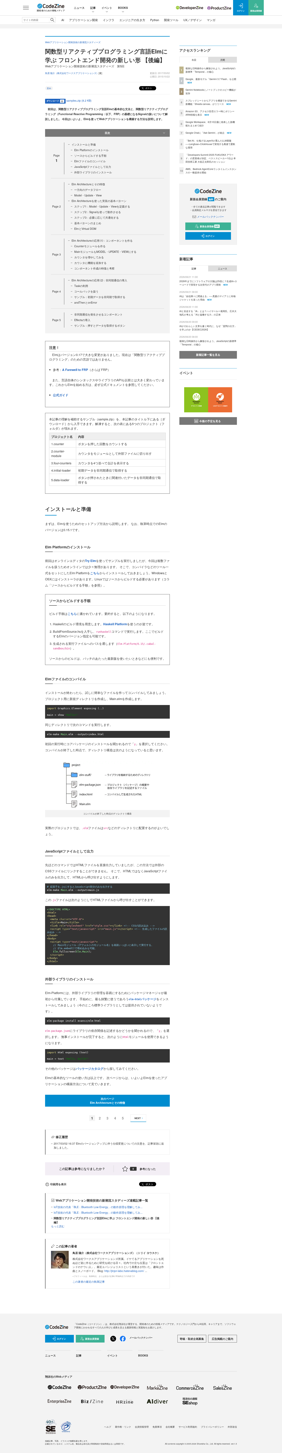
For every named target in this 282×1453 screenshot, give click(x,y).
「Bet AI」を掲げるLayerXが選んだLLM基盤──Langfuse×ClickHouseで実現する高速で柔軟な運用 (210, 144)
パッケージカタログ (89, 1068)
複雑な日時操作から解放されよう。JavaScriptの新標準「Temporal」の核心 (211, 70)
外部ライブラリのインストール (93, 172)
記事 (93, 8)
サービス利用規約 (188, 1426)
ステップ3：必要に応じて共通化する (96, 217)
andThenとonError (85, 302)
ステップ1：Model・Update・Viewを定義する (102, 206)
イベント (106, 8)
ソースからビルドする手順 (90, 155)
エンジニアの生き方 (132, 20)
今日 (194, 60)
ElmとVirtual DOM (85, 229)
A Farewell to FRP (75, 369)
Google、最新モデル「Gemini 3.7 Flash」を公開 (211, 79)
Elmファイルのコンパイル (90, 161)
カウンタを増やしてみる (89, 257)
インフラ (108, 20)
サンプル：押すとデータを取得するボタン (99, 325)
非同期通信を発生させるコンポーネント (98, 314)
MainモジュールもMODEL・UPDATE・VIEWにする (105, 252)
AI (62, 20)
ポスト (148, 88)
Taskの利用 (81, 286)
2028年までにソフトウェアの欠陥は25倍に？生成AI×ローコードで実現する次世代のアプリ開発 (208, 282)
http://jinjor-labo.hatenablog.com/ (124, 1271)
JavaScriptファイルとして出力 (92, 167)
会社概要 (170, 1426)
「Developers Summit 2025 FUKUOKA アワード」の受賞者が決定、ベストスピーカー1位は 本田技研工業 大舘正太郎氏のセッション (211, 158)
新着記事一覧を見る (208, 355)
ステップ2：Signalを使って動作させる (97, 212)
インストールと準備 (84, 144)
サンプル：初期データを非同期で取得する (99, 297)
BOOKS (123, 8)
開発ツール (171, 20)
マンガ (211, 20)
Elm (49, 88)
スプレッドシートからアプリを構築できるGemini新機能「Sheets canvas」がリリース (211, 102)
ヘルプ (107, 1426)
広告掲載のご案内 (222, 1339)
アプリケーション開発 (83, 20)
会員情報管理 (142, 1426)
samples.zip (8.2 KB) (79, 100)
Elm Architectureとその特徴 (88, 184)
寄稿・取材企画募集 (192, 1339)
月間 (222, 60)
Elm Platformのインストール (91, 150)
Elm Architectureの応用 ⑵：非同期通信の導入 (99, 280)
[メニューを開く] (26, 7)
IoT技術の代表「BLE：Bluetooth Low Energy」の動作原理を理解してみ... (98, 1207)
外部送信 (232, 1426)
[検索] (52, 20)
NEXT (137, 1118)
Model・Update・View (88, 195)
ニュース (79, 8)
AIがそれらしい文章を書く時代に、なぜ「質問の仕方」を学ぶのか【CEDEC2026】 (208, 327)
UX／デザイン (192, 20)
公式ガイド (60, 395)
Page (56, 206)
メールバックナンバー (210, 216)
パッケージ (142, 999)
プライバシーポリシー (212, 1426)
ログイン (210, 236)
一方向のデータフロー (87, 190)
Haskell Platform (115, 624)
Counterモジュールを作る (90, 246)
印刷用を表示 (58, 1184)
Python (154, 20)
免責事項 (157, 1426)
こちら (94, 573)
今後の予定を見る (210, 421)
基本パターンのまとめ (87, 223)
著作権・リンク (123, 1426)
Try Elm (90, 560)
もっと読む (57, 1226)
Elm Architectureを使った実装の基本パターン (99, 201)
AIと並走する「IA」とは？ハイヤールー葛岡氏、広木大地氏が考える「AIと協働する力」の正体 (208, 312)
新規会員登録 (209, 226)
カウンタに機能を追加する (90, 263)
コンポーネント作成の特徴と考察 (94, 268)
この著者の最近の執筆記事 (89, 1281)
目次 (107, 133)
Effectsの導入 (82, 320)
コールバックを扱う (86, 291)
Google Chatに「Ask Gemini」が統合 (205, 132)
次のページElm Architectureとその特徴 (107, 1101)
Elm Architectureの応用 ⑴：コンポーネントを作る (102, 240)
